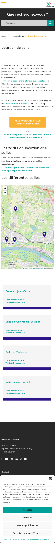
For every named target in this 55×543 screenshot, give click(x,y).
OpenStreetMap (38, 268)
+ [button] (5, 188)
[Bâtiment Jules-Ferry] (44, 234)
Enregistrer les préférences (27, 533)
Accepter (27, 510)
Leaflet (25, 268)
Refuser (27, 517)
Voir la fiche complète (15, 302)
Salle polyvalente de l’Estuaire (23, 321)
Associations (18, 36)
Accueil (4, 36)
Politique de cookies (12, 539)
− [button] (5, 192)
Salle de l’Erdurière (16, 352)
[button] (50, 478)
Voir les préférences (27, 525)
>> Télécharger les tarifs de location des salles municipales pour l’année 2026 (25, 169)
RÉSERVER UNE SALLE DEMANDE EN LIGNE (28, 122)
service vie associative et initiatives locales (23, 81)
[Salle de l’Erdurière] (15, 209)
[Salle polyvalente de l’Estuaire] (15, 239)
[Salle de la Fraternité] (7, 239)
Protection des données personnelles (35, 539)
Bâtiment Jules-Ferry (18, 291)
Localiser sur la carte (15, 300)
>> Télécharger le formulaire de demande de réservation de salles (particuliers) (27, 136)
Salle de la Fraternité (18, 382)
